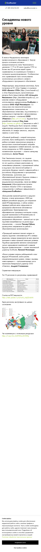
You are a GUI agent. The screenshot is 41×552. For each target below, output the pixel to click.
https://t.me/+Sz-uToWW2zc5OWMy (15, 336)
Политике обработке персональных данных (17, 537)
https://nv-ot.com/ (18, 118)
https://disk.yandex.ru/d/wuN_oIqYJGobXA (17, 297)
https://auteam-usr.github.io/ (13, 123)
